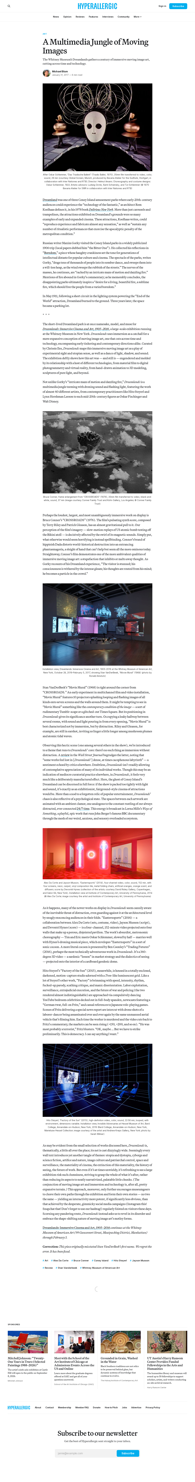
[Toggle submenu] (141, 17)
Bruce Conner (81, 1260)
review (65, 755)
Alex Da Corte (60, 1260)
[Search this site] (9, 6)
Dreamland (50, 200)
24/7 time (83, 808)
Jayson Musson (140, 1260)
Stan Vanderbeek (67, 1267)
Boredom (50, 253)
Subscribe (178, 6)
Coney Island (101, 1260)
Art (45, 34)
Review (49, 1267)
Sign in (162, 6)
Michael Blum (60, 71)
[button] (136, 16)
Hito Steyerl (120, 1260)
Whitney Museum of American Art (101, 1267)
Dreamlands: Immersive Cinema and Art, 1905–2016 (76, 1228)
